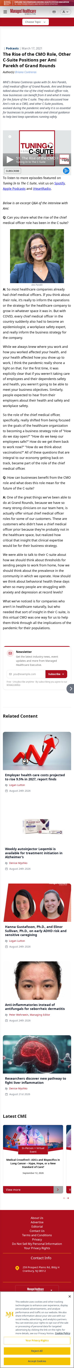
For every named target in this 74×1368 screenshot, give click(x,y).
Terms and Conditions (37, 1235)
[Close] (70, 1296)
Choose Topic (33, 22)
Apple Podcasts (14, 188)
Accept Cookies (37, 1361)
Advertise (37, 1222)
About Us (37, 1218)
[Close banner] (69, 4)
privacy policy (13, 684)
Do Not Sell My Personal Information (37, 1244)
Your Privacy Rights (37, 1248)
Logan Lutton (17, 785)
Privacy (37, 1239)
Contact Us (37, 1231)
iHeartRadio (42, 188)
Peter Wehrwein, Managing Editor (29, 1014)
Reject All (37, 1351)
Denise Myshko (18, 863)
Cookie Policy (62, 1333)
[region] (37, 1329)
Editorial (37, 1227)
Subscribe (54, 674)
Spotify (59, 183)
